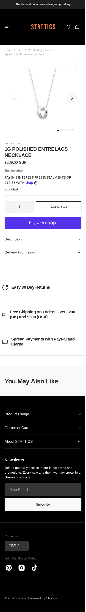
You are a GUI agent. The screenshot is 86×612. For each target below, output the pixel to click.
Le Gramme (12, 143)
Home (8, 50)
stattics (21, 598)
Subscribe (41, 504)
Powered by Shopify (42, 598)
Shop (20, 50)
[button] (7, 27)
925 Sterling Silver (39, 50)
